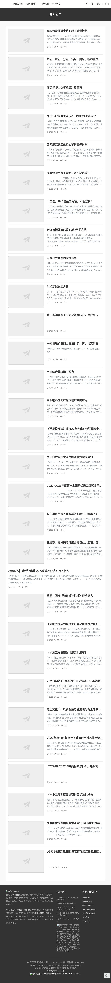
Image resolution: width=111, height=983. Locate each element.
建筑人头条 (18, 4)
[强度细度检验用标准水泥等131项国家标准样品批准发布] (26, 832)
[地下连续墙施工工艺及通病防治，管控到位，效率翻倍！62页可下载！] (26, 324)
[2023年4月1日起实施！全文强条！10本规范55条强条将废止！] (26, 690)
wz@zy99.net (70, 903)
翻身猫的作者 (87, 902)
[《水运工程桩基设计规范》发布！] (26, 662)
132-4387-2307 (68, 907)
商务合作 (85, 917)
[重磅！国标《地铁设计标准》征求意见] (26, 605)
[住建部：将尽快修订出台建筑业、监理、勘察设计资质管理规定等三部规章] (26, 552)
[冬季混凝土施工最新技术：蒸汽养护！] (26, 182)
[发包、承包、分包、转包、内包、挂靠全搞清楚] (26, 68)
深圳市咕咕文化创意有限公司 (22, 910)
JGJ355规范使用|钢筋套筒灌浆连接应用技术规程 (74, 852)
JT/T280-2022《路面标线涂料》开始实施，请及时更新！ (74, 766)
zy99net (65, 919)
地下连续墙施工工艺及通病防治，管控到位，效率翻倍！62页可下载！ (74, 315)
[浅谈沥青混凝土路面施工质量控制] (26, 40)
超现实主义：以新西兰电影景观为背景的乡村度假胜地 (74, 709)
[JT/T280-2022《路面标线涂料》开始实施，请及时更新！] (26, 775)
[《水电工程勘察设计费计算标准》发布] (26, 804)
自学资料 (45, 4)
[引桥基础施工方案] (26, 296)
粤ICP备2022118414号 (55, 971)
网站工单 (69, 898)
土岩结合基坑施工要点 (60, 372)
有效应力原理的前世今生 (62, 258)
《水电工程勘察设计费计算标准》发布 (70, 794)
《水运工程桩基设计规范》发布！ (67, 652)
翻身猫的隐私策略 (88, 909)
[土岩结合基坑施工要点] (26, 381)
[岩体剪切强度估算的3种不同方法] (26, 239)
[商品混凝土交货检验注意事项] (26, 97)
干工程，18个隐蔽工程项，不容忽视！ (70, 201)
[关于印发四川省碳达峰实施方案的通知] (26, 466)
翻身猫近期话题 (88, 905)
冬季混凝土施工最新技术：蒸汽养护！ (70, 173)
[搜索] (91, 4)
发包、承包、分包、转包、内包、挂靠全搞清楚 (74, 59)
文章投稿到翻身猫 (88, 913)
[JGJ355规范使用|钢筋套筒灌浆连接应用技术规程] (26, 861)
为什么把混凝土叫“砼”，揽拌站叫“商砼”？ (72, 116)
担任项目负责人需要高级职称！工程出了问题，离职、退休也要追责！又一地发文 (72, 514)
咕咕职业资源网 (5, 4)
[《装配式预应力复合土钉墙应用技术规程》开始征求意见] (26, 633)
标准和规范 (31, 4)
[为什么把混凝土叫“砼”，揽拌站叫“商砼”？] (26, 125)
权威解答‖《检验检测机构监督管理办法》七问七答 (38, 571)
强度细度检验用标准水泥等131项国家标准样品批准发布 (73, 823)
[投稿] (85, 4)
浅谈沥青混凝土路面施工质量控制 (67, 30)
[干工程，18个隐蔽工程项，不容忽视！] (26, 210)
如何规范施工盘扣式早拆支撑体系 (67, 144)
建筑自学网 (39, 913)
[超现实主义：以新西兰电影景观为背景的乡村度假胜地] (26, 718)
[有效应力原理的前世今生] (26, 267)
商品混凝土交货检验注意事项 (64, 87)
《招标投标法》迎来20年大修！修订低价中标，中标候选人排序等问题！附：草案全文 (73, 429)
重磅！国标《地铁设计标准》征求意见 (70, 595)
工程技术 (56, 4)
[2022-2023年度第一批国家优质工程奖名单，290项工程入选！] (26, 495)
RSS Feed (86, 921)
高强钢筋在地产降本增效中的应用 (67, 400)
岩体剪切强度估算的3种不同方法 (66, 229)
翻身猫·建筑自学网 (12, 895)
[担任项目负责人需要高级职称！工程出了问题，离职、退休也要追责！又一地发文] (26, 523)
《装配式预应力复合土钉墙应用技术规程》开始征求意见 (74, 624)
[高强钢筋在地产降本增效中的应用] (26, 409)
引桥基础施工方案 (57, 286)
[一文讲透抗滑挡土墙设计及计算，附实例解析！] (26, 353)
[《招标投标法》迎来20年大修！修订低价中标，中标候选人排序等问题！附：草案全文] (26, 438)
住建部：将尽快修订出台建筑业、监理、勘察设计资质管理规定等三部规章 (74, 543)
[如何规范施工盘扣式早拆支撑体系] (26, 154)
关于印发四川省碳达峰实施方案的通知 (70, 457)
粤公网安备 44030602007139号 (68, 974)
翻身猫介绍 (86, 898)
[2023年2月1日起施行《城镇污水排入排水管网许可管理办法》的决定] (26, 747)
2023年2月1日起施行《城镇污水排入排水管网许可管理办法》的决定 (75, 738)
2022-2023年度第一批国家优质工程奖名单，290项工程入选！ (74, 486)
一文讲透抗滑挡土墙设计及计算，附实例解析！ (72, 344)
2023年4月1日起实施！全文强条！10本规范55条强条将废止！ (73, 681)
